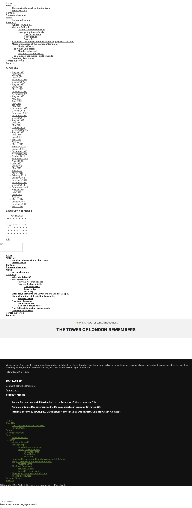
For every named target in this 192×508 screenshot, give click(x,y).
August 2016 (18, 132)
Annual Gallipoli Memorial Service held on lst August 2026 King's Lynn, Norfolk (54, 402)
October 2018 (18, 111)
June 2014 (17, 194)
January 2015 (18, 178)
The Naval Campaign (23, 49)
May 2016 (16, 139)
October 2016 (18, 127)
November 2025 (19, 79)
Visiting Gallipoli (21, 27)
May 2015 (16, 168)
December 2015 (19, 151)
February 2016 (19, 146)
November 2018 (19, 108)
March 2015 (17, 173)
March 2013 (17, 206)
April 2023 (17, 101)
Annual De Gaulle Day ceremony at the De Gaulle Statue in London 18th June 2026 (56, 407)
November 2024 (19, 94)
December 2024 (19, 91)
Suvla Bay (29, 39)
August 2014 (18, 190)
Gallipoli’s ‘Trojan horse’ (31, 53)
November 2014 (19, 182)
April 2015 (17, 170)
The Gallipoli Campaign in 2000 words (32, 56)
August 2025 (18, 84)
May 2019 (16, 106)
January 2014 (18, 202)
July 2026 (16, 75)
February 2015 (19, 175)
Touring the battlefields (31, 32)
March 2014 (17, 199)
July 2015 (16, 163)
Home (9, 3)
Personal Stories (21, 20)
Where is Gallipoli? (22, 25)
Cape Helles (30, 37)
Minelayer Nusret (27, 51)
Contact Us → (12, 390)
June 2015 (17, 166)
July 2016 (16, 134)
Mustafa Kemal (26, 46)
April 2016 (17, 142)
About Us (10, 5)
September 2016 (20, 130)
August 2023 (18, 96)
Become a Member (16, 15)
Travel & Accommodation (31, 29)
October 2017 (18, 118)
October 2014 (18, 185)
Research (11, 22)
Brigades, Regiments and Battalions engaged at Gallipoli (43, 41)
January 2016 (18, 149)
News (9, 17)
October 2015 (18, 156)
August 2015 (18, 161)
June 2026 (17, 77)
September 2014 (20, 187)
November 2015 (19, 154)
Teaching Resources (23, 58)
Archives (10, 63)
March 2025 (17, 89)
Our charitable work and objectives (31, 8)
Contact (10, 13)
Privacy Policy (19, 10)
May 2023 (16, 99)
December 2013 (19, 204)
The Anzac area (32, 34)
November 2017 (19, 115)
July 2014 (16, 192)
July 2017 (16, 123)
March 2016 (17, 144)
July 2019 (16, 103)
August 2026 (18, 72)
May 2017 (16, 125)
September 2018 (20, 113)
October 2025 (18, 82)
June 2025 (17, 87)
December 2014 (19, 180)
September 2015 (20, 158)
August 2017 (18, 120)
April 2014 (17, 197)
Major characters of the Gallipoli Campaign (35, 44)
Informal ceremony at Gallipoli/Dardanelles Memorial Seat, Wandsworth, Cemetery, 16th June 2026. (66, 412)
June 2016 (17, 137)
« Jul (8, 239)
